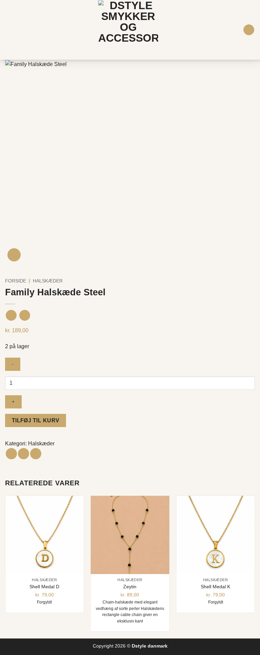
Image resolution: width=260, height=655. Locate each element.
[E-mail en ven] (35, 453)
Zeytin (129, 586)
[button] (9, 29)
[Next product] (11, 315)
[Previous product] (24, 315)
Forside (15, 280)
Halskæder (48, 280)
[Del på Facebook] (23, 453)
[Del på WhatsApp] (11, 453)
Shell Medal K (215, 586)
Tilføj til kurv (36, 420)
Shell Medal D (44, 586)
